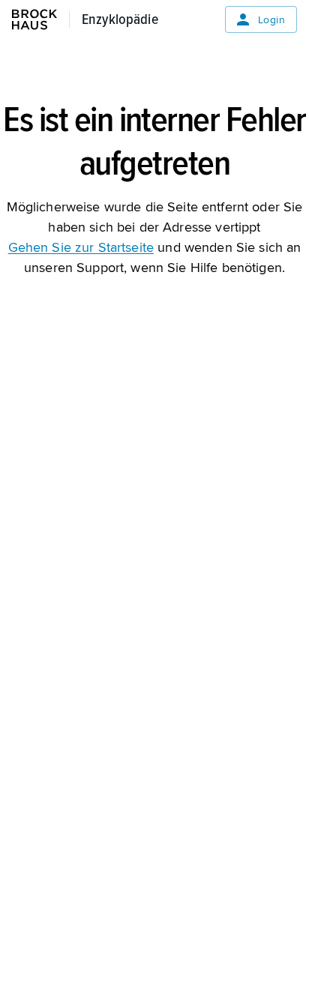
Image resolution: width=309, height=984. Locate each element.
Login (271, 19)
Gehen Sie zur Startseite (81, 247)
